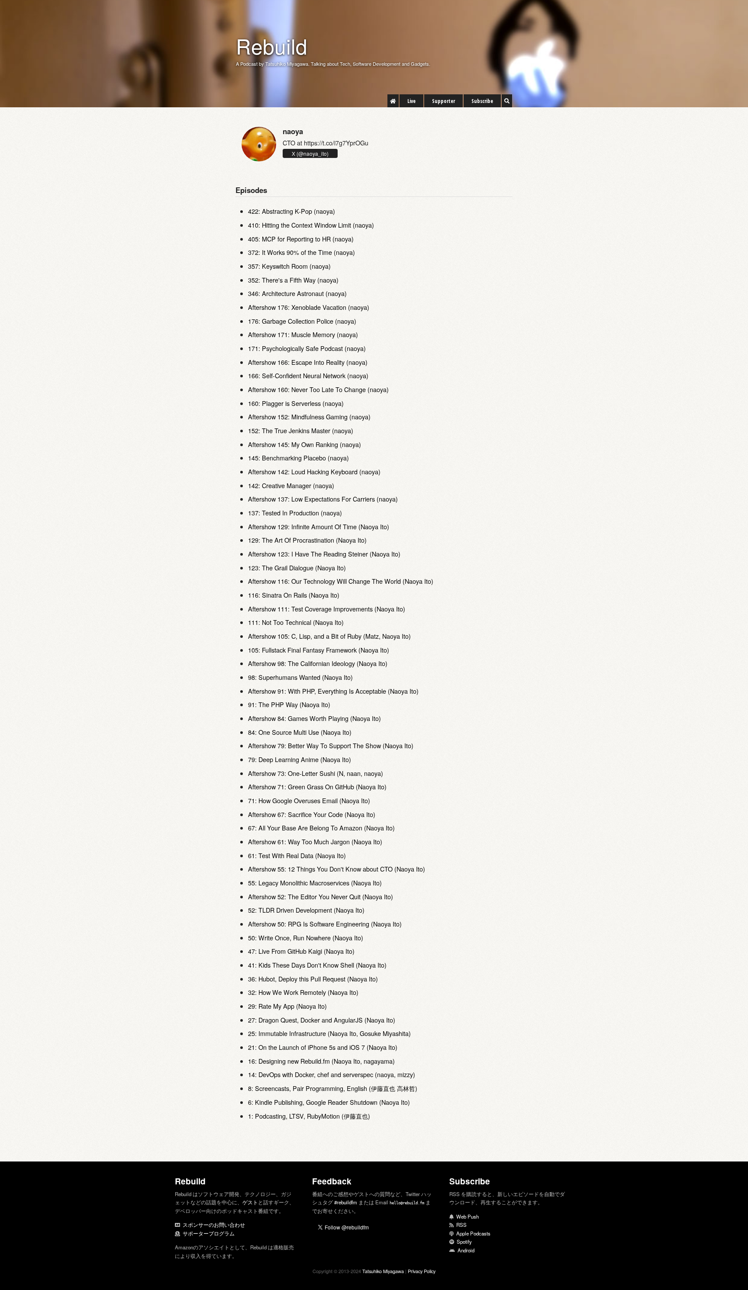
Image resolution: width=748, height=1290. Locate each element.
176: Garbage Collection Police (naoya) (302, 320)
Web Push (467, 1216)
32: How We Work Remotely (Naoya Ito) (303, 992)
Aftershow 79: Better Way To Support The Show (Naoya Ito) (330, 745)
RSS (461, 1224)
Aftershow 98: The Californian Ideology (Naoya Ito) (317, 663)
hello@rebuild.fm (407, 1202)
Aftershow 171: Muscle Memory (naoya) (303, 334)
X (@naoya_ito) (310, 153)
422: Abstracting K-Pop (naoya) (291, 211)
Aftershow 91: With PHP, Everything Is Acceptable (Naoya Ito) (333, 690)
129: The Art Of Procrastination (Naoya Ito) (307, 539)
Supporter (443, 101)
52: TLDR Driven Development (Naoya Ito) (306, 909)
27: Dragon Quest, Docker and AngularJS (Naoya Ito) (321, 1019)
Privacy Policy (421, 1270)
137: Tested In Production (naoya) (295, 512)
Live (411, 101)
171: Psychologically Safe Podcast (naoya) (307, 348)
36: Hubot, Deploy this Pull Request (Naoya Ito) (313, 978)
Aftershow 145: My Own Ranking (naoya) (304, 444)
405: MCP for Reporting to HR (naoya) (301, 238)
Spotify (464, 1241)
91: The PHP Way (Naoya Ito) (289, 704)
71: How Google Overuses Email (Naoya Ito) (309, 800)
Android (466, 1250)
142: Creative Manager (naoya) (291, 485)
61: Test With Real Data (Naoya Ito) (297, 855)
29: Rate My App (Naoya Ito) (287, 1005)
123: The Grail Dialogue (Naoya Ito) (297, 567)
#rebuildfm (345, 1202)
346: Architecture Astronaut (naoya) (297, 293)
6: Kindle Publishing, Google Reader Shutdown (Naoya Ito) (329, 1102)
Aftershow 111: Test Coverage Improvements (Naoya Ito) (326, 608)
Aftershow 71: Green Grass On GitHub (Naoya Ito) (317, 786)
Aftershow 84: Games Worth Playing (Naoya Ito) (314, 718)
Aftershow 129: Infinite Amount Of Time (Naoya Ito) (318, 526)
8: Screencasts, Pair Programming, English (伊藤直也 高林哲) (332, 1088)
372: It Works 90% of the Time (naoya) (301, 252)
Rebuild (271, 46)
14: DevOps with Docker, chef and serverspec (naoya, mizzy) (331, 1074)
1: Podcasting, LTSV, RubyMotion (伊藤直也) (309, 1115)
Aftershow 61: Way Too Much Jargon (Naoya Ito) (315, 841)
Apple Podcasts (473, 1233)
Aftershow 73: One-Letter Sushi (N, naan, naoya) (315, 773)
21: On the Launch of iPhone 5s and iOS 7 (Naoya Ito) (322, 1047)
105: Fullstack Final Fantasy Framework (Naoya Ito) (318, 649)
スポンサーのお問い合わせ (214, 1224)
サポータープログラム (209, 1233)
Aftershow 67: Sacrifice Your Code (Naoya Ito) (311, 814)
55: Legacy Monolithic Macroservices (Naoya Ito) (315, 882)
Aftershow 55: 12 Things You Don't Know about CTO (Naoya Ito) (336, 868)
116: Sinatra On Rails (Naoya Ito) (293, 594)
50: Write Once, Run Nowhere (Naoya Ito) (305, 937)
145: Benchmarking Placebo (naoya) (298, 457)
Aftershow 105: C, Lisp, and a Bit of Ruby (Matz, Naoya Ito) (329, 635)
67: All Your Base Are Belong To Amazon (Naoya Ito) (321, 827)
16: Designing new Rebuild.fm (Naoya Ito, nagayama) (321, 1060)
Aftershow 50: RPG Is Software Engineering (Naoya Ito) (325, 923)
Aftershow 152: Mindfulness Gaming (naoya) (309, 416)
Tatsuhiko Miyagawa (383, 1270)
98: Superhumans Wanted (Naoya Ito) (300, 677)
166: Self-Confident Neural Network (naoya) (308, 375)
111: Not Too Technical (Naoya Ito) (296, 622)
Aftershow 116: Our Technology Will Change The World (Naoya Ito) (340, 580)
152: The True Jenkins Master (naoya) (300, 430)
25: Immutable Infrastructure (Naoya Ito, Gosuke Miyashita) (329, 1033)
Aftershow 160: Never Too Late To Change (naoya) (318, 389)
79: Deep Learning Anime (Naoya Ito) (299, 759)
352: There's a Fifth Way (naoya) (293, 279)
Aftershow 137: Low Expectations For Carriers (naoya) (323, 498)
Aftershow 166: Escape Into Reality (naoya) (308, 362)
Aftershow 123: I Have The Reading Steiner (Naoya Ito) (324, 553)
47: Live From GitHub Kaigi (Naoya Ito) (301, 950)
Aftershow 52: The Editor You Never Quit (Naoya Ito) (320, 896)
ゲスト (250, 1202)
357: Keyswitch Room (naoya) (289, 265)
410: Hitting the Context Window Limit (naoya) (311, 224)
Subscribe (482, 101)
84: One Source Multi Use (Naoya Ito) (299, 732)
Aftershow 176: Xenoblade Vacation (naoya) (308, 307)
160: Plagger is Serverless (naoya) (296, 403)
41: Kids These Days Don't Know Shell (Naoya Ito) (317, 964)
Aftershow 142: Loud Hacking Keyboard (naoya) (314, 471)
